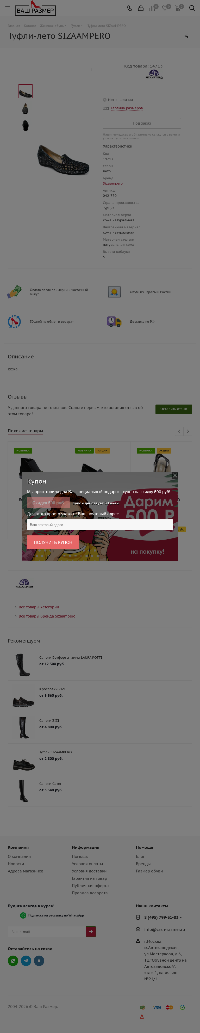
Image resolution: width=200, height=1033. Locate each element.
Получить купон (53, 542)
